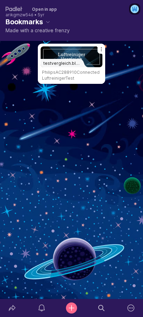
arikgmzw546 (19, 14)
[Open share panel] (12, 308)
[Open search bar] (101, 308)
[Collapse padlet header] (48, 22)
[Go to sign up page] (134, 9)
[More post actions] (97, 52)
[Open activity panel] (42, 308)
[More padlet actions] (131, 308)
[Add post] (71, 308)
